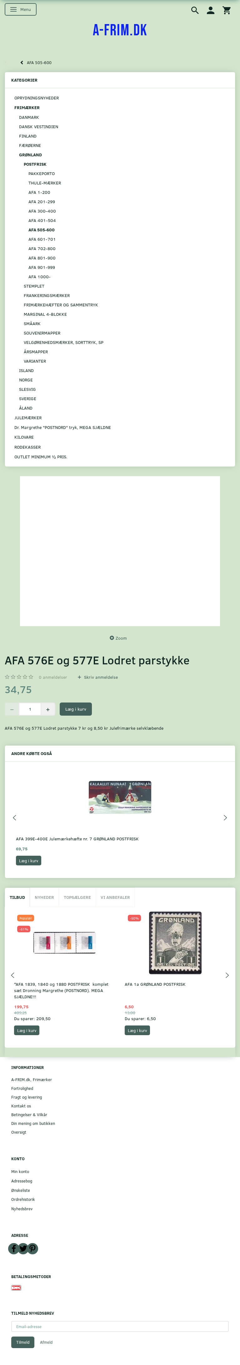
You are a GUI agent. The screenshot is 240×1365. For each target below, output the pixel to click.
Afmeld (46, 1342)
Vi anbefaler (115, 897)
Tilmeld (22, 1342)
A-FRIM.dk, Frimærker (31, 1079)
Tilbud (17, 897)
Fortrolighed (22, 1088)
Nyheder (44, 897)
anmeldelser (53, 677)
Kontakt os (21, 1105)
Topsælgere (77, 897)
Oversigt (18, 1132)
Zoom (121, 638)
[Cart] (226, 10)
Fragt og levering (26, 1097)
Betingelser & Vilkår (29, 1114)
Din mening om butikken (33, 1123)
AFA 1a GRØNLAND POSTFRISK (155, 984)
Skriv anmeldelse (100, 677)
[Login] (210, 10)
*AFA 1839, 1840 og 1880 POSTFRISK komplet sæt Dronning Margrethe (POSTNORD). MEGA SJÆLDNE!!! (61, 990)
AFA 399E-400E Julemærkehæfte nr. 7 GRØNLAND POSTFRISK (77, 839)
